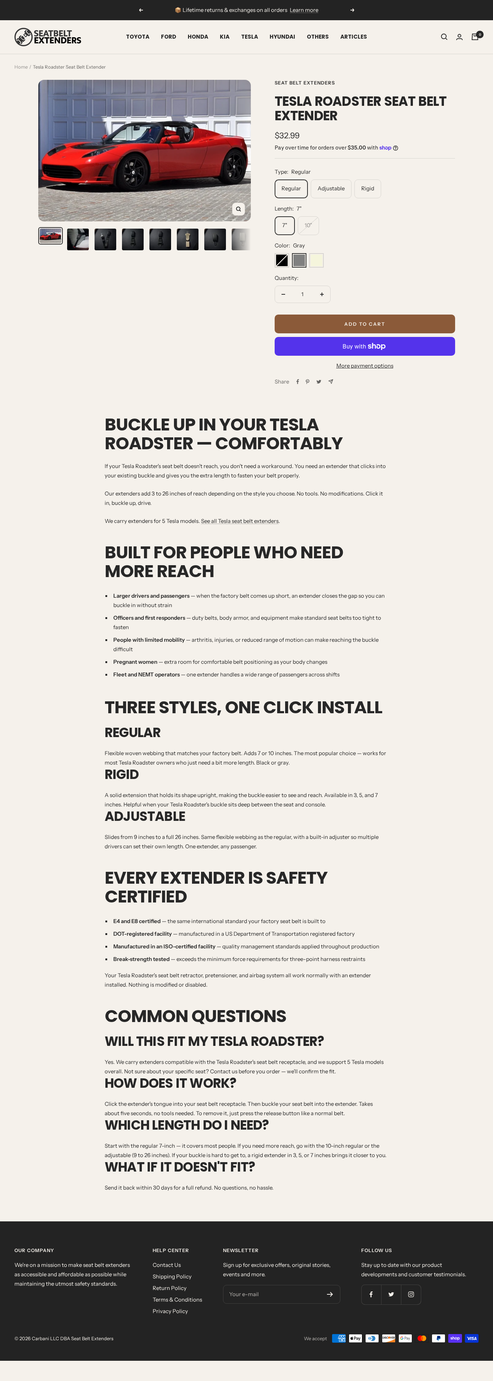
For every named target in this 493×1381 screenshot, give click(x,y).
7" (284, 225)
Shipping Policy (172, 1276)
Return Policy (170, 1288)
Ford (168, 36)
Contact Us (167, 1264)
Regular (291, 188)
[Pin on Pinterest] (307, 381)
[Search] (444, 37)
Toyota (137, 36)
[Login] (459, 37)
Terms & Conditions (177, 1299)
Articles (353, 36)
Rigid (367, 188)
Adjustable (331, 188)
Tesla (249, 36)
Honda (198, 36)
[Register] (330, 1294)
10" (308, 225)
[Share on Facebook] (297, 381)
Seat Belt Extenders (305, 83)
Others (318, 36)
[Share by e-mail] (330, 381)
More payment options (364, 365)
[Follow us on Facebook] (371, 1294)
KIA (225, 36)
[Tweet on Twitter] (319, 381)
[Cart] (475, 37)
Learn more (304, 10)
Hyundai (282, 36)
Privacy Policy (170, 1311)
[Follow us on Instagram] (411, 1294)
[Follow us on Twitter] (391, 1294)
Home (21, 67)
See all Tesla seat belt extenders (240, 521)
